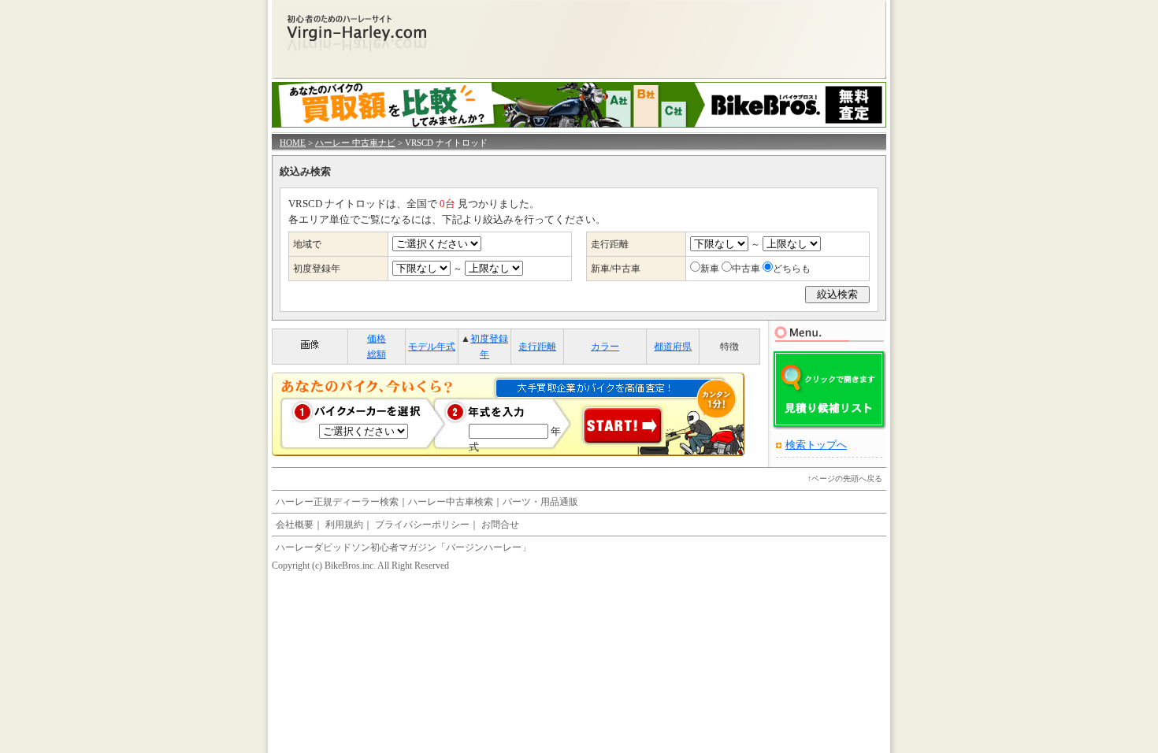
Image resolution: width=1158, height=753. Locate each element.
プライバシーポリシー (422, 524)
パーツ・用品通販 (540, 501)
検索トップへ (816, 445)
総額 (376, 354)
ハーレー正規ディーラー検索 (337, 501)
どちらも (792, 268)
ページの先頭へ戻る (846, 478)
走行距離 (537, 346)
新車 (709, 268)
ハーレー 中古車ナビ (355, 142)
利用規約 (344, 524)
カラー (605, 346)
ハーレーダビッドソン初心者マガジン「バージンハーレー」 (403, 547)
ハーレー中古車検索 (450, 501)
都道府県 (673, 346)
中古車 (746, 268)
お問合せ (500, 524)
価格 (376, 338)
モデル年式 (431, 346)
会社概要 (295, 524)
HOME (293, 142)
